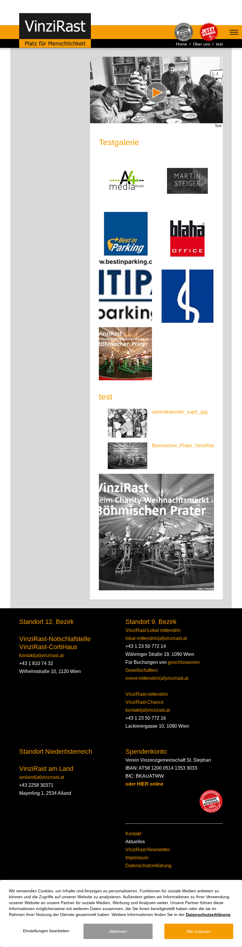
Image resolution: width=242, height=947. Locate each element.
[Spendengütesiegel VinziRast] (211, 801)
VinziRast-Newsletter (147, 849)
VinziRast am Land (46, 768)
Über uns (201, 44)
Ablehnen (118, 931)
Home (181, 44)
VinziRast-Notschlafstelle (55, 639)
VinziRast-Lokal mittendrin (153, 630)
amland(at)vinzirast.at (41, 777)
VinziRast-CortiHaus (48, 647)
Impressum (136, 857)
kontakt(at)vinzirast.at (41, 655)
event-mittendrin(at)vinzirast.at (156, 678)
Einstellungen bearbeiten (46, 930)
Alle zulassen (199, 931)
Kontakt (133, 833)
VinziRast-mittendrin (146, 694)
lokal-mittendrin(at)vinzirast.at (156, 638)
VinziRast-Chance (144, 702)
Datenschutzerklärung (148, 865)
